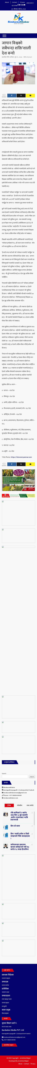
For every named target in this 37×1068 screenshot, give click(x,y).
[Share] (11, 95)
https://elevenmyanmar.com (21, 457)
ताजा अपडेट (30, 805)
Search (4, 773)
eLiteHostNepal (23, 1061)
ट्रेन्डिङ (9, 805)
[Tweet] (21, 95)
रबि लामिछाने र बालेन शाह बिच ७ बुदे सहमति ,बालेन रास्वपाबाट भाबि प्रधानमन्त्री (19, 816)
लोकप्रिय (19, 805)
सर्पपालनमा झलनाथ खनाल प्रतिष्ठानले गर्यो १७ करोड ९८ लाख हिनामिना (20, 847)
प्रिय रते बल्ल (15, 826)
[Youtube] (30, 95)
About (7, 2)
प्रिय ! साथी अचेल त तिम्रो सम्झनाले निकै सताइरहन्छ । (20, 836)
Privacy (22, 2)
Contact (14, 2)
